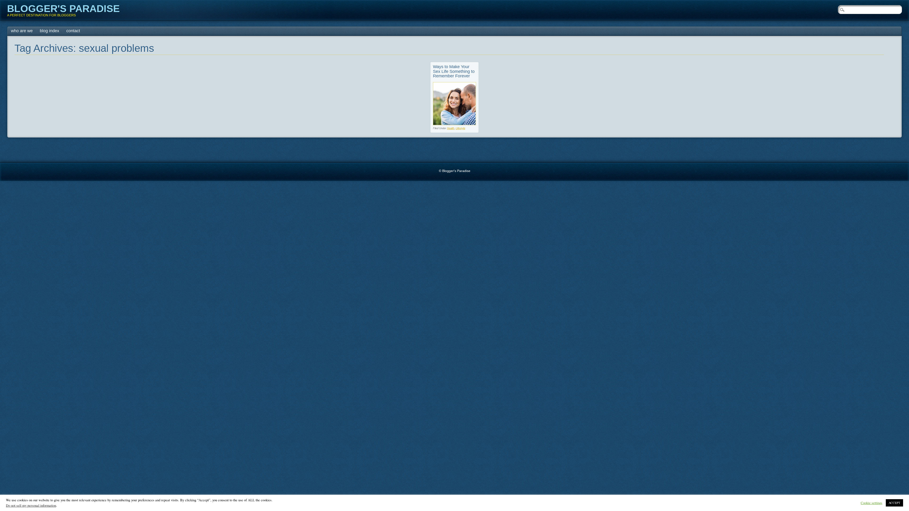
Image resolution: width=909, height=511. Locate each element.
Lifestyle (460, 128)
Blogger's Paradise (63, 8)
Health (450, 128)
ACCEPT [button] (894, 503)
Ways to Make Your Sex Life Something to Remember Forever (454, 71)
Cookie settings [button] (871, 503)
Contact (73, 30)
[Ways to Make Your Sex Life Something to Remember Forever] (454, 124)
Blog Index (49, 30)
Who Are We (22, 30)
